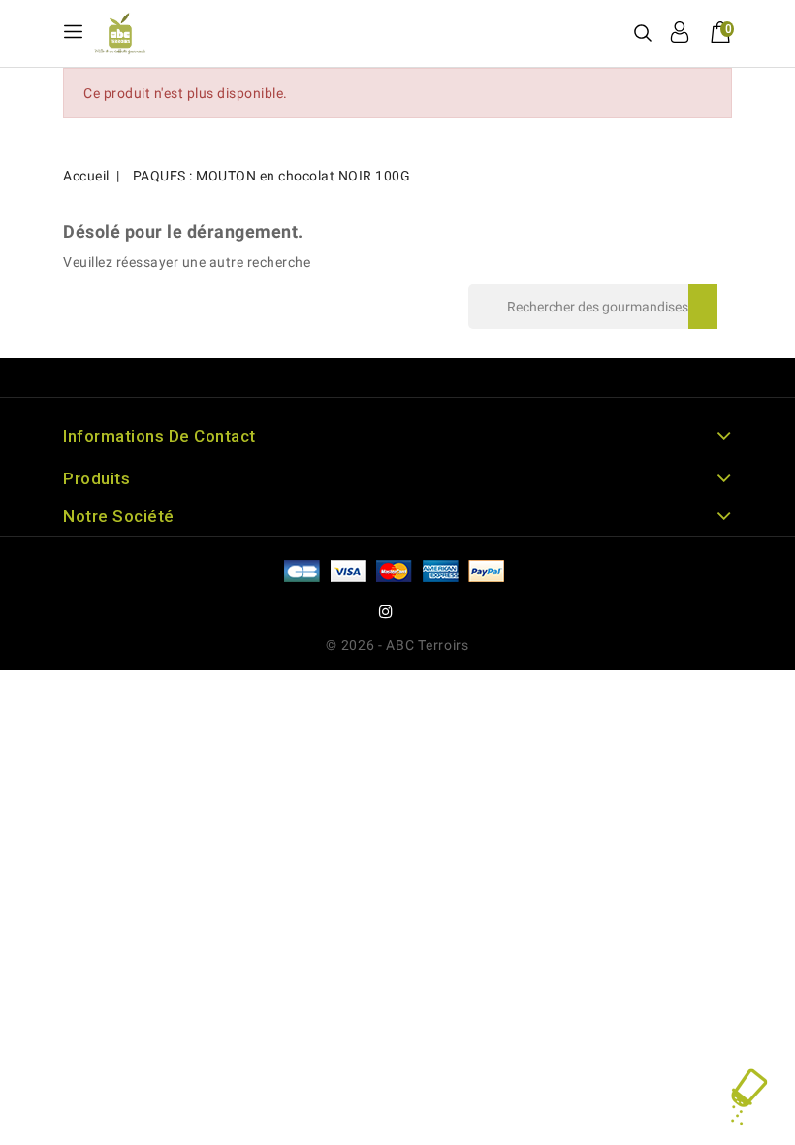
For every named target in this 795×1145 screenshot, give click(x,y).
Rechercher (702, 306)
